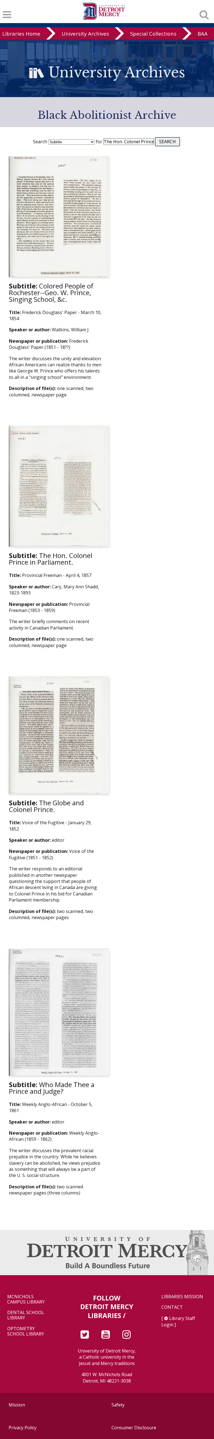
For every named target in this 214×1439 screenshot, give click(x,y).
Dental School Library (25, 1315)
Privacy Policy (23, 1428)
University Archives (85, 33)
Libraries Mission (182, 1296)
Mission (17, 1405)
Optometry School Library (25, 1331)
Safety (118, 1405)
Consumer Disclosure (133, 1428)
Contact (172, 1307)
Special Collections (153, 33)
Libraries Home (21, 33)
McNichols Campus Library (26, 1299)
